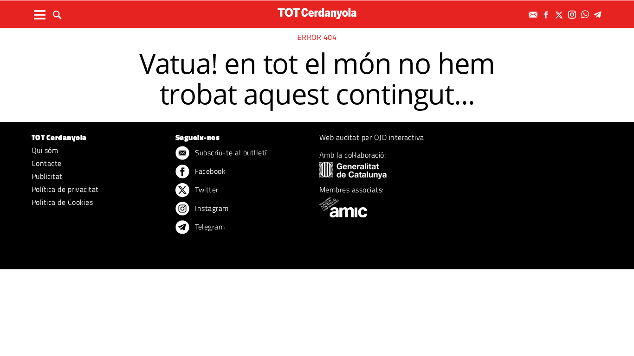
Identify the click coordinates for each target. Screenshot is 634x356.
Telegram (209, 226)
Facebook (209, 171)
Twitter (206, 189)
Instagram (211, 208)
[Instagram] (573, 14)
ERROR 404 (317, 37)
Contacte (47, 163)
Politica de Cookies (62, 202)
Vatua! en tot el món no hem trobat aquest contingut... (317, 78)
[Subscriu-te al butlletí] (534, 14)
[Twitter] (560, 14)
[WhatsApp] (586, 14)
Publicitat (47, 176)
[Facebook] (547, 14)
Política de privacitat (65, 189)
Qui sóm (45, 150)
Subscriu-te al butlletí (230, 152)
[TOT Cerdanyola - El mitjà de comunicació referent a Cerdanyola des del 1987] (317, 13)
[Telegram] (599, 14)
